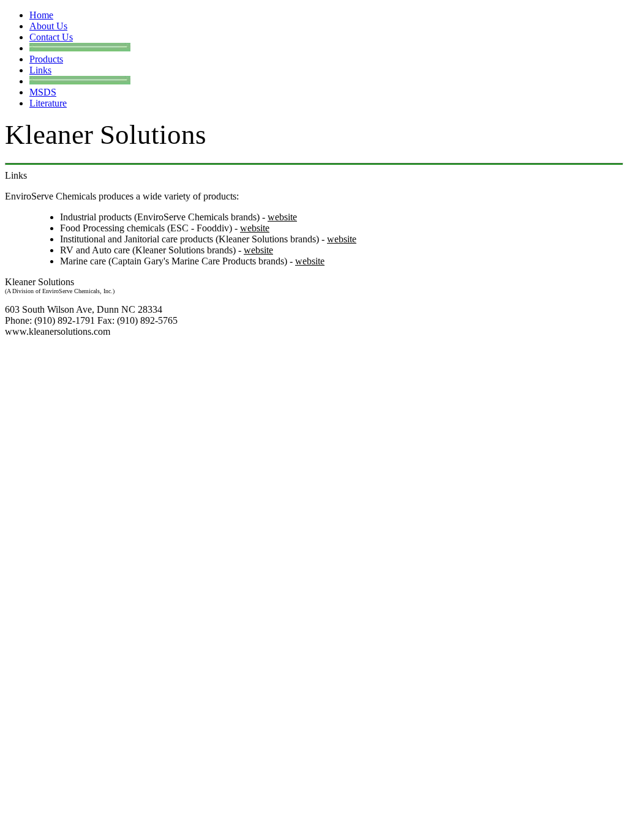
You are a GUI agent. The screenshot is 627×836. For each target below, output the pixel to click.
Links (40, 70)
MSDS (42, 92)
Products (46, 59)
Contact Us (51, 37)
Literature (48, 103)
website (282, 217)
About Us (48, 26)
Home (41, 15)
